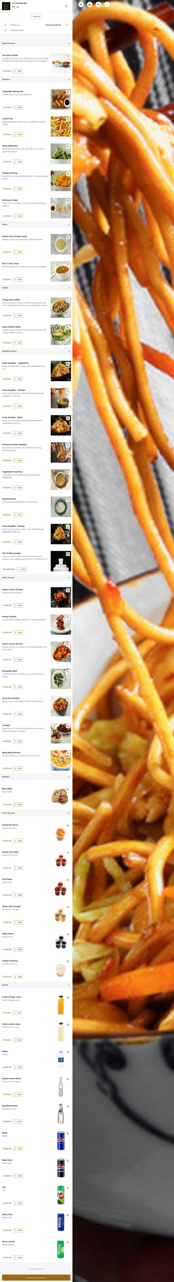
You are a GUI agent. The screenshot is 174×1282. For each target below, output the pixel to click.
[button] (36, 6)
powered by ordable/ (36, 1269)
